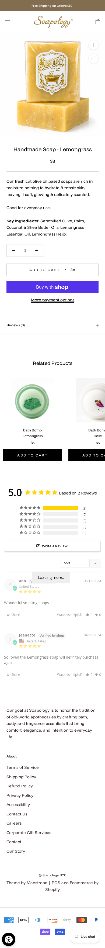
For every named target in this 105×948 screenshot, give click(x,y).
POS (56, 882)
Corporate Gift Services (28, 832)
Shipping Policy (21, 776)
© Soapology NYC (52, 875)
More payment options (52, 299)
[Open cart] (98, 22)
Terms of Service (22, 767)
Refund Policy (19, 785)
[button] (89, 615)
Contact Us (16, 813)
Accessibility (18, 804)
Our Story (15, 851)
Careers (14, 823)
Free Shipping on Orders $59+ (53, 6)
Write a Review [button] (55, 546)
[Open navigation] (7, 21)
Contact (13, 841)
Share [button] (15, 615)
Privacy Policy (19, 795)
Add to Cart (32, 455)
